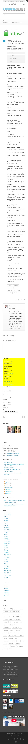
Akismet (11, 373)
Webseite (18, 643)
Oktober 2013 (7, 574)
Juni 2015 (6, 545)
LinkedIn (14, 3)
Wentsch (13, 646)
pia (4, 504)
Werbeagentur (20, 646)
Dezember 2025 (7, 513)
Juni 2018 (6, 520)
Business (7, 485)
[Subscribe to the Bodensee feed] (4, 483)
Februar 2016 (6, 539)
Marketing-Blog (8, 487)
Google (15, 624)
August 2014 (6, 557)
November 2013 (7, 572)
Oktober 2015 (7, 543)
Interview (12, 630)
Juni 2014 (6, 559)
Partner (20, 632)
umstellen (10, 292)
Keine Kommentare (12, 58)
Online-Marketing (13, 632)
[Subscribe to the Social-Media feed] (4, 491)
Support (16, 735)
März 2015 (6, 550)
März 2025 (6, 516)
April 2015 (6, 548)
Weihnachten (6, 646)
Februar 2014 (6, 566)
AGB (13, 735)
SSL (18, 640)
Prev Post (4, 417)
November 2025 (7, 514)
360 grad (5, 608)
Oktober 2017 (7, 531)
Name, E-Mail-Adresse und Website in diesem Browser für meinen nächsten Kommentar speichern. (7, 404)
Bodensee (11, 61)
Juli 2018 (6, 518)
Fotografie (16, 622)
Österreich (11, 649)
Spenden (13, 640)
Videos (5, 643)
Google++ (20, 298)
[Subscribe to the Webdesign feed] (4, 493)
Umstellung (16, 292)
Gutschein (15, 627)
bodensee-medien (7, 614)
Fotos (21, 622)
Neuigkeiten (7, 489)
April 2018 (6, 523)
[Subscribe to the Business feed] (4, 485)
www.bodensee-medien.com (13, 455)
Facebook (8, 3)
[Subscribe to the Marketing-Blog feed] (4, 487)
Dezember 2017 (7, 529)
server (16, 638)
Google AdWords (7, 627)
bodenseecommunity (17, 614)
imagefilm (6, 630)
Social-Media (8, 491)
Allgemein (7, 482)
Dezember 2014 (7, 554)
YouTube (17, 3)
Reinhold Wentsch (12, 55)
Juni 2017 (6, 532)
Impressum (19, 733)
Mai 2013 (6, 577)
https (19, 290)
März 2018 (6, 525)
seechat (11, 638)
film (10, 622)
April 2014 (6, 563)
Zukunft (5, 649)
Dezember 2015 (7, 541)
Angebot (21, 608)
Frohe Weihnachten (8, 462)
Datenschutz (8, 735)
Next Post (23, 417)
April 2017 (6, 534)
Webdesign (7, 493)
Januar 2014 (6, 568)
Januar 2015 (6, 552)
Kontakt (20, 735)
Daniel (5, 500)
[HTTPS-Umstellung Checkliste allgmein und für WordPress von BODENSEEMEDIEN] (14, 33)
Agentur (15, 608)
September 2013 (7, 575)
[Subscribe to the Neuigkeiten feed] (4, 489)
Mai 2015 (6, 547)
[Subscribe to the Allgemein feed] (4, 482)
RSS (23, 3)
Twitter (5, 3)
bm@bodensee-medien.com (13, 453)
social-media (6, 640)
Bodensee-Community (14, 611)
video (22, 640)
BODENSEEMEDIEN (12, 290)
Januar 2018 (6, 527)
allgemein (10, 285)
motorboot (6, 632)
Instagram (11, 3)
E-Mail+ (23, 298)
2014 (11, 608)
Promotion (11, 635)
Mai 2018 (6, 522)
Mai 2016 (6, 536)
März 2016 (6, 538)
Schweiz (5, 638)
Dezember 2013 (7, 570)
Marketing (18, 630)
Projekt (5, 635)
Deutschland (17, 619)
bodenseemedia (11, 287)
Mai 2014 (6, 561)
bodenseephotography (8, 619)
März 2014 (6, 565)
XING (20, 3)
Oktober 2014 (7, 556)
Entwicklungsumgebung (9, 467)
